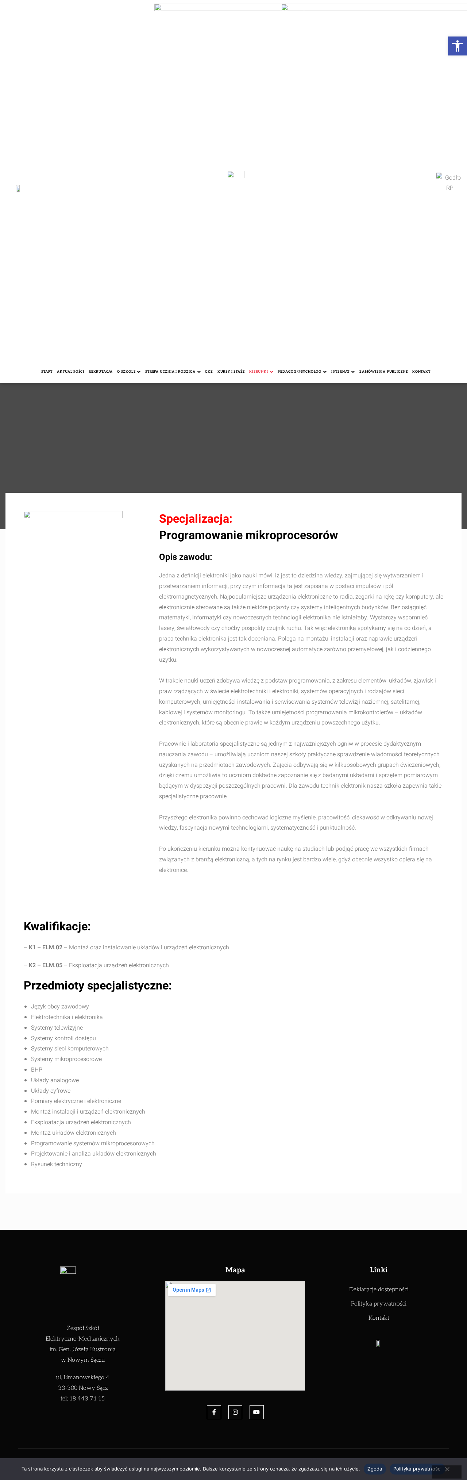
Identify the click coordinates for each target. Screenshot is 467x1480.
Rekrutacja (101, 372)
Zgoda (374, 1469)
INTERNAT (340, 372)
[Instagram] (235, 1412)
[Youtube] (256, 1412)
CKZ (209, 372)
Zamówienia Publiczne (383, 372)
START (47, 372)
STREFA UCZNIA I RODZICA (170, 372)
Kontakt (421, 372)
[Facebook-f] (214, 1412)
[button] (457, 45)
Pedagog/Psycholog (299, 372)
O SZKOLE (126, 372)
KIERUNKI (258, 372)
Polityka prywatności (417, 1469)
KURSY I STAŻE (231, 372)
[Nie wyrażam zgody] (447, 1472)
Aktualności (70, 372)
